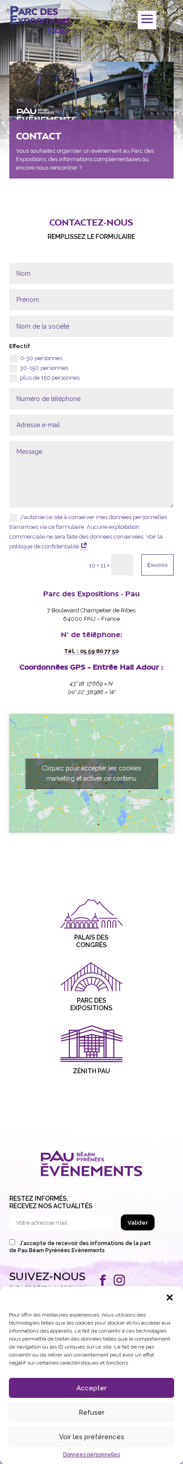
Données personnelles (91, 1455)
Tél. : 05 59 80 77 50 (91, 651)
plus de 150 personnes (50, 377)
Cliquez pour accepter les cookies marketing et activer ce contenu (91, 773)
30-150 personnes (44, 368)
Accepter (91, 1388)
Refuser (91, 1412)
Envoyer (157, 565)
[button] (169, 1297)
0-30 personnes (41, 358)
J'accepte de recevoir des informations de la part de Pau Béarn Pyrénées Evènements (80, 1247)
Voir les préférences (91, 1437)
